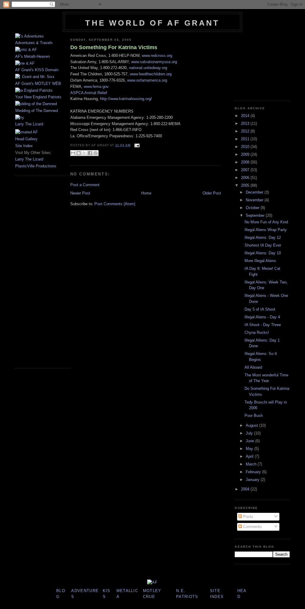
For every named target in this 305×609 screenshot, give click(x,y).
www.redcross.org (157, 55)
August (252, 425)
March (252, 464)
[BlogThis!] (79, 153)
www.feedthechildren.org (151, 74)
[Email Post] (136, 145)
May (250, 448)
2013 (245, 123)
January (253, 479)
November (255, 200)
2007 (245, 170)
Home (146, 193)
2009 (245, 154)
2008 (245, 162)
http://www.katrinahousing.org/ (126, 98)
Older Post (212, 193)
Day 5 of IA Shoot (260, 309)
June (250, 441)
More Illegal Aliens (260, 260)
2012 (245, 131)
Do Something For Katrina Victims (113, 47)
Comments (252, 526)
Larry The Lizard (29, 124)
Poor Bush (254, 415)
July (250, 433)
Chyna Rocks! (257, 332)
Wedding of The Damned (36, 110)
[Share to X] (84, 153)
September (256, 215)
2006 (245, 177)
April (250, 456)
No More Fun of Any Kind (266, 222)
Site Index (24, 146)
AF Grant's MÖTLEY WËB (38, 83)
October (253, 207)
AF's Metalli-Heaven (32, 56)
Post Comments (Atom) (114, 204)
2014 (245, 115)
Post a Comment (84, 185)
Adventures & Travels (34, 43)
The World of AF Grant (152, 22)
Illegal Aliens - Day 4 (262, 317)
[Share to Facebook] (90, 153)
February (254, 472)
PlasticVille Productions (35, 166)
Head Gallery (26, 139)
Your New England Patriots (38, 97)
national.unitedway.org (148, 68)
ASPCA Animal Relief (88, 93)
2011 (245, 139)
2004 (245, 489)
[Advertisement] (33, 271)
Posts (247, 516)
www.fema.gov (96, 86)
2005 (245, 185)
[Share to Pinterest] (96, 153)
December (255, 192)
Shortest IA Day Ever (263, 245)
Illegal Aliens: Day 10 (263, 253)
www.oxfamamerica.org (147, 80)
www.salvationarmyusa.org (154, 62)
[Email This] (73, 153)
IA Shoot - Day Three (263, 325)
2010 (245, 146)
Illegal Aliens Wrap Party (266, 230)
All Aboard (253, 367)
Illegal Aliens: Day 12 (263, 237)
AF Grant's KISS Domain (36, 70)
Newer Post (80, 193)
